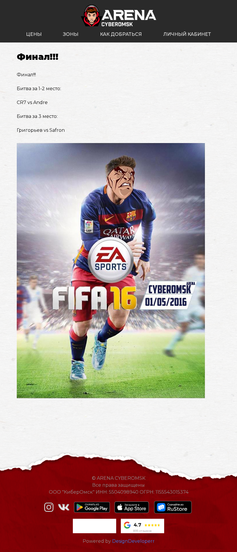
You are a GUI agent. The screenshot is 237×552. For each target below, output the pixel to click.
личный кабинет (187, 34)
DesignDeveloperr (133, 541)
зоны (70, 34)
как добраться (121, 34)
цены (34, 34)
